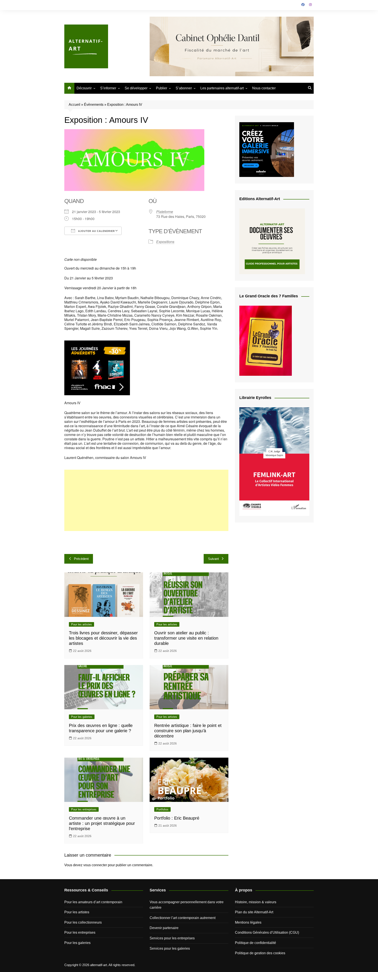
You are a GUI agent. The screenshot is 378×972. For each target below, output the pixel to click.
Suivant (213, 559)
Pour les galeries (81, 716)
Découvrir (84, 88)
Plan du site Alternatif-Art (254, 912)
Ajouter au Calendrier (96, 231)
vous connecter (95, 865)
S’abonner (184, 88)
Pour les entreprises (83, 809)
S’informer (108, 88)
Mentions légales (248, 922)
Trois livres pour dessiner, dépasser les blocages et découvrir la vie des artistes (103, 638)
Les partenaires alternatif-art (222, 88)
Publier (161, 88)
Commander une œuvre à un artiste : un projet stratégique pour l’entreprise (102, 823)
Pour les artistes (81, 624)
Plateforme (164, 211)
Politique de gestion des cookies (260, 953)
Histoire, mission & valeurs (255, 902)
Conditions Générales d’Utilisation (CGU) (267, 932)
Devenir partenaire (164, 928)
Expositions (165, 241)
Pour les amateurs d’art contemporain (93, 902)
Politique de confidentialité (255, 943)
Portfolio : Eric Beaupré (176, 818)
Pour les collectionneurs (83, 922)
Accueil (74, 104)
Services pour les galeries (170, 948)
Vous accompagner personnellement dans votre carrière (187, 905)
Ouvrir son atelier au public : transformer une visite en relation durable (186, 638)
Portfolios (162, 809)
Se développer (136, 88)
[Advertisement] (146, 500)
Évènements (93, 104)
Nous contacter (264, 88)
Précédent (81, 559)
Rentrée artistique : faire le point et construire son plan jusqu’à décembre (188, 730)
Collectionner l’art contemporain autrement (182, 918)
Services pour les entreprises (172, 938)
